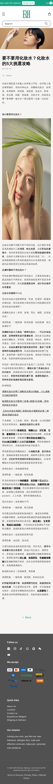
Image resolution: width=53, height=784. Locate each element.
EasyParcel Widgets (16, 716)
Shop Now (26, 3)
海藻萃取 (33, 558)
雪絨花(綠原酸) (14, 525)
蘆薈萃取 (11, 434)
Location (11, 710)
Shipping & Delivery (16, 720)
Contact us (12, 713)
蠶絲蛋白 (44, 480)
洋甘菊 (42, 430)
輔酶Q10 (33, 430)
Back (28, 617)
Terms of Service (15, 775)
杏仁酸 (23, 558)
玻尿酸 (34, 480)
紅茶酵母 (41, 590)
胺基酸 (17, 488)
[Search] (46, 23)
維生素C (37, 521)
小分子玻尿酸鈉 (27, 441)
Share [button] (9, 75)
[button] (3, 14)
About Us (11, 706)
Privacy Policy (31, 775)
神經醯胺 (24, 480)
